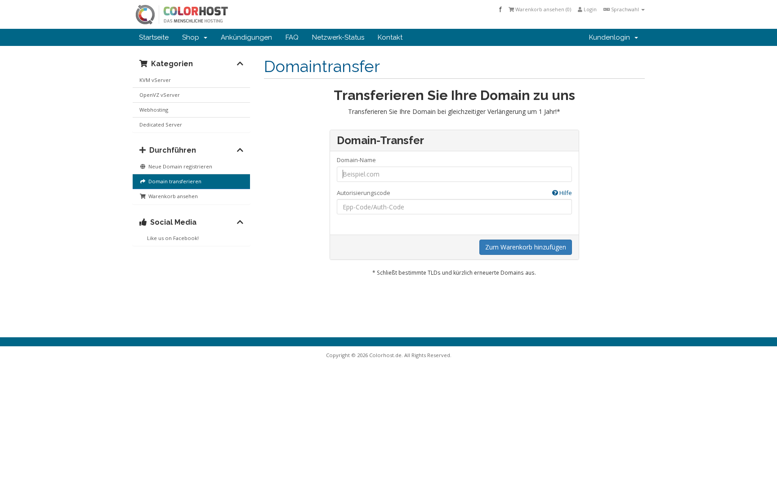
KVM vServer (155, 80)
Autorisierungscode (454, 193)
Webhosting (153, 109)
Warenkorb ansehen (172, 196)
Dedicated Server (160, 124)
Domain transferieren (173, 181)
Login (589, 9)
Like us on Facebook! (171, 238)
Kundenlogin (611, 37)
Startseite (154, 37)
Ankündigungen (246, 37)
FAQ (292, 37)
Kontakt (390, 37)
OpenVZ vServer (159, 94)
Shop (192, 37)
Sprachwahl (625, 9)
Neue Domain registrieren (179, 166)
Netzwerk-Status (338, 37)
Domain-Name (356, 160)
